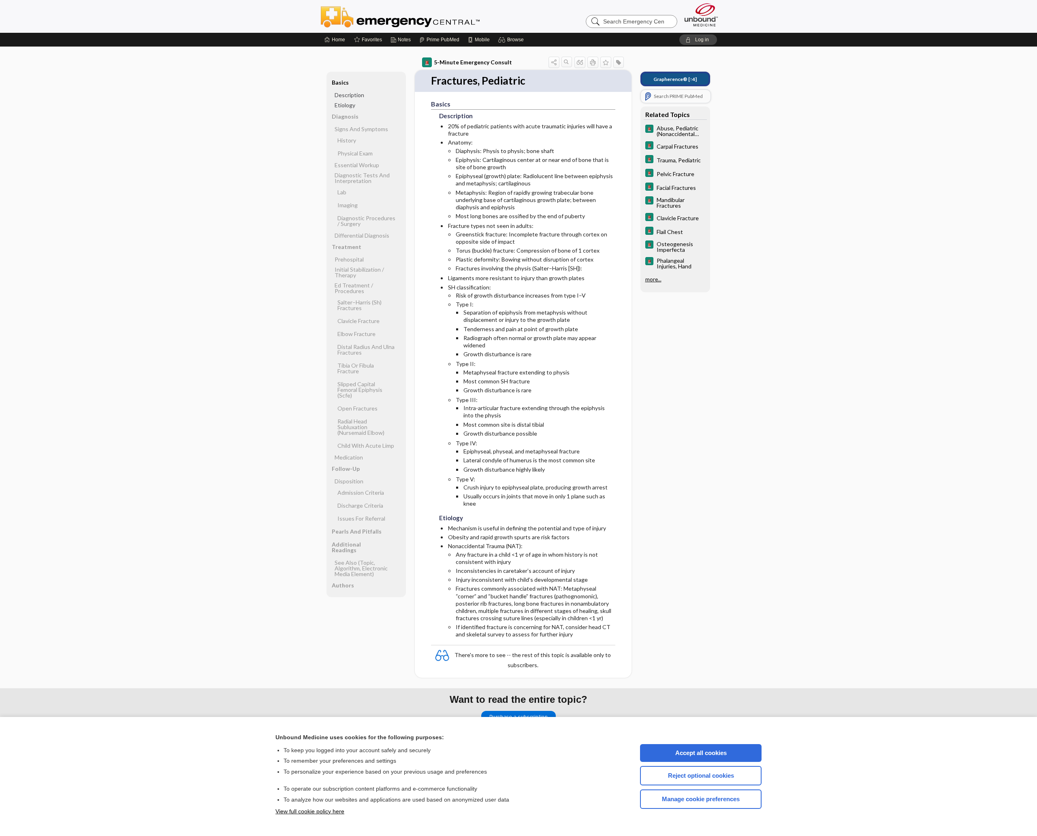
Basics (340, 82)
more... (653, 279)
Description (349, 94)
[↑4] (675, 79)
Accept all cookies (701, 752)
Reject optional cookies (701, 775)
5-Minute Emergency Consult (473, 62)
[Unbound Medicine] (701, 15)
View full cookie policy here (309, 811)
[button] (512, 40)
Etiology (345, 105)
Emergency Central (421, 16)
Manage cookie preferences (701, 799)
